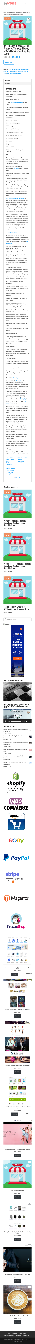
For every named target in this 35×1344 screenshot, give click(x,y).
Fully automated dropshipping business (15, 198)
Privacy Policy (22, 1333)
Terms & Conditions (12, 1333)
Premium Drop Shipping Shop (17, 102)
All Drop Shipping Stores (14, 69)
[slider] (16, 721)
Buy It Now (8, 62)
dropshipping (16, 168)
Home (4, 12)
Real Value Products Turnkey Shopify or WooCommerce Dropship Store (10, 471)
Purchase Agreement (9, 1335)
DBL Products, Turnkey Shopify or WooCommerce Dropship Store (22, 460)
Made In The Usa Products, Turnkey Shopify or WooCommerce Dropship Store (10, 461)
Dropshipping (16, 378)
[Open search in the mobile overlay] (17, 619)
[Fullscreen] (29, 721)
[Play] (6, 721)
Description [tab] (8, 80)
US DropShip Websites (11, 12)
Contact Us (26, 1335)
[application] (17, 716)
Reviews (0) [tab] (7, 83)
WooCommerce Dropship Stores (14, 73)
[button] (28, 19)
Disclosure (18, 1335)
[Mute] (26, 721)
